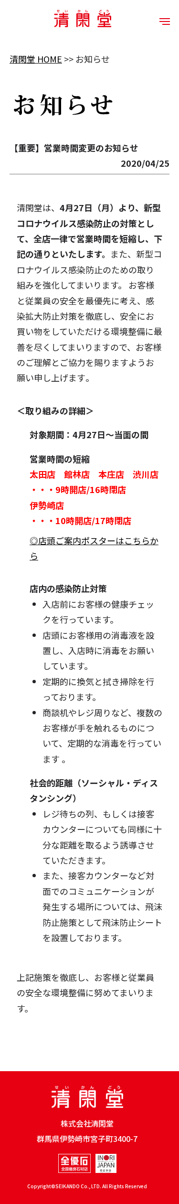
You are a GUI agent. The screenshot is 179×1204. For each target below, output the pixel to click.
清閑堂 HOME (36, 59)
